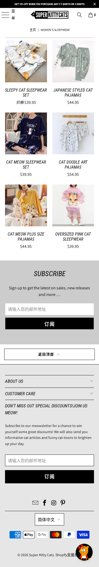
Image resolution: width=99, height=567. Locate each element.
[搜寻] (79, 15)
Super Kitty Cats (41, 554)
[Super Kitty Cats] (49, 14)
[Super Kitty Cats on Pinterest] (63, 503)
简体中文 (46, 520)
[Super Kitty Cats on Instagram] (54, 503)
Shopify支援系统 (68, 554)
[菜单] (2, 14)
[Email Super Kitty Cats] (36, 503)
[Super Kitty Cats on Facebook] (45, 503)
